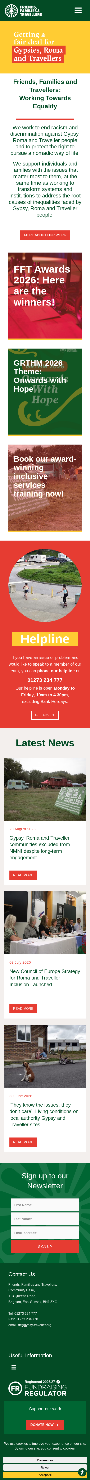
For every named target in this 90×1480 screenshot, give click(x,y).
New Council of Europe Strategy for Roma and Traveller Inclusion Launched (44, 977)
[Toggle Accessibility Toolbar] (82, 1472)
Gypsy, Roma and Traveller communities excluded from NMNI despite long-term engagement (39, 847)
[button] (23, 875)
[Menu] (13, 1367)
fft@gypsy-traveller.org (34, 1325)
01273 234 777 (25, 1313)
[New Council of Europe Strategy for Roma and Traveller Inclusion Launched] (45, 922)
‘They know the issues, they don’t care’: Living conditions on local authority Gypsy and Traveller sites (43, 1114)
